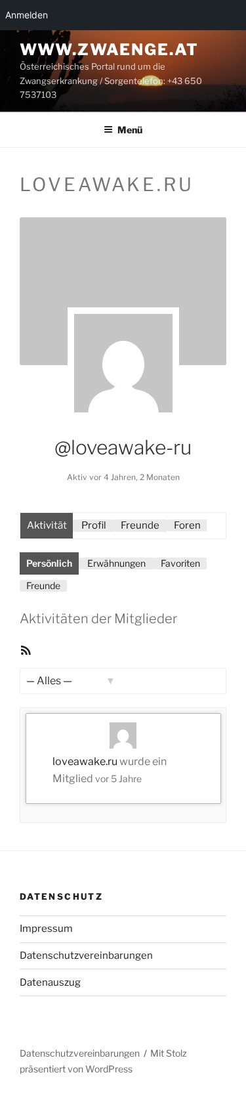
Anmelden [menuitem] (26, 14)
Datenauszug (50, 982)
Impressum (46, 929)
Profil (93, 525)
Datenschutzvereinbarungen (86, 955)
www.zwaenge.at (109, 49)
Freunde (140, 525)
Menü (129, 129)
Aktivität (47, 525)
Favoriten (180, 563)
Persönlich (49, 563)
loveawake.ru (84, 761)
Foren (187, 525)
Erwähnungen (116, 563)
